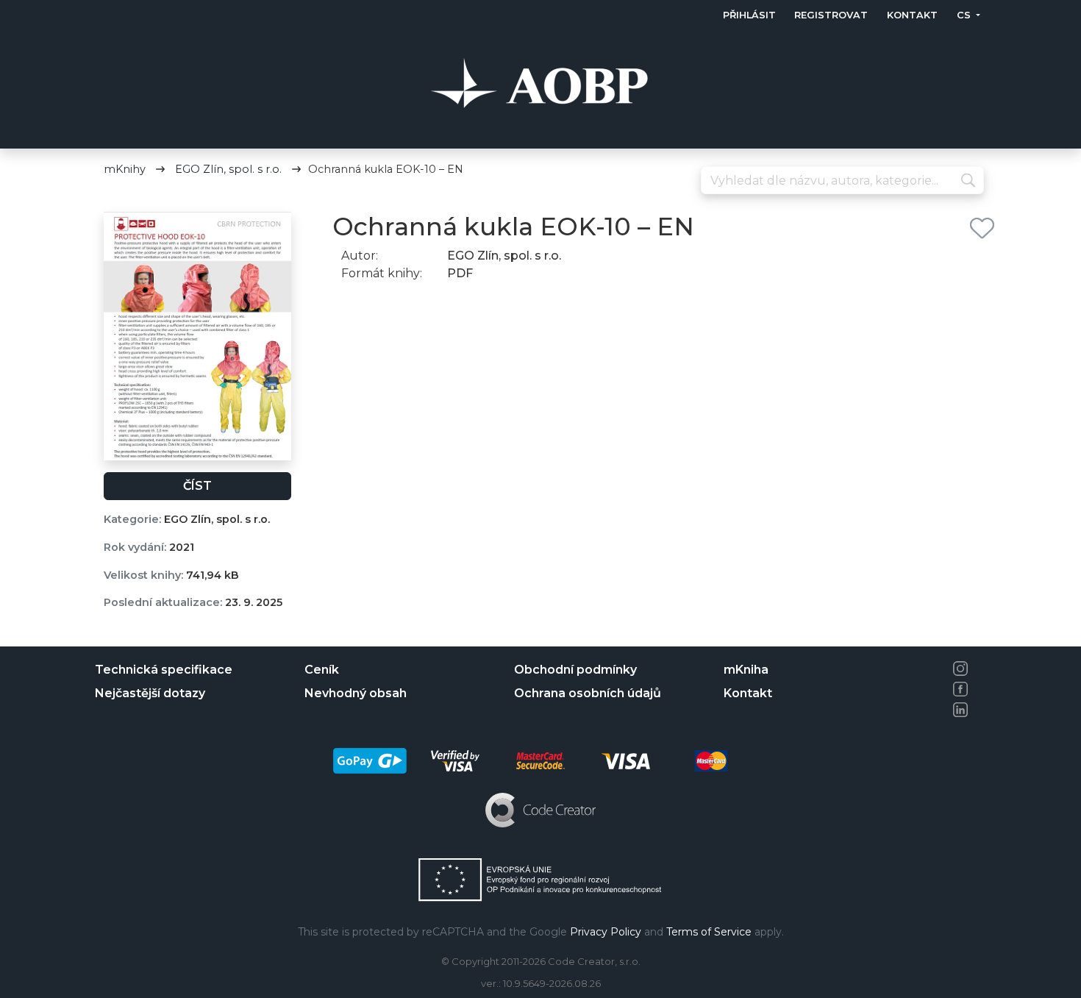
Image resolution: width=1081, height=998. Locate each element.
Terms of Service (709, 931)
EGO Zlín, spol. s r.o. (228, 169)
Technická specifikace (163, 670)
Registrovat (831, 15)
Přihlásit (749, 15)
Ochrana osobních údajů (587, 693)
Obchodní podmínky (575, 670)
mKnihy (125, 169)
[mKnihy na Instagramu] (960, 668)
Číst (197, 486)
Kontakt (912, 15)
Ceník (321, 670)
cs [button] (964, 15)
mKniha (746, 670)
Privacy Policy (605, 931)
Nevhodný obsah (355, 693)
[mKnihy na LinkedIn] (960, 709)
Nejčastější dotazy (150, 693)
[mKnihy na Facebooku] (960, 689)
